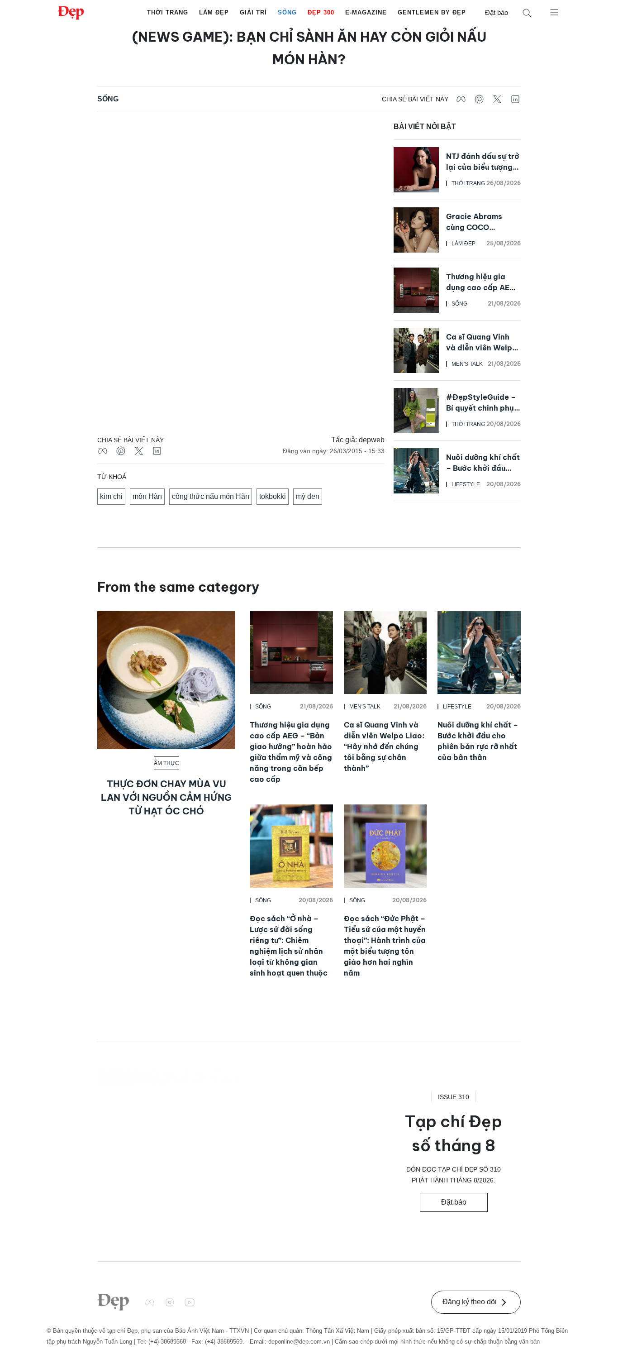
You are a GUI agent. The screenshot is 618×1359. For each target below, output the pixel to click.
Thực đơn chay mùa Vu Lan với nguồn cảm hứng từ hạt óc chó (166, 797)
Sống (287, 12)
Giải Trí (253, 12)
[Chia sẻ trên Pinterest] (479, 99)
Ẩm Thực (166, 763)
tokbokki (272, 496)
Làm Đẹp (214, 12)
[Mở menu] (554, 12)
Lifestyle (466, 484)
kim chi (111, 496)
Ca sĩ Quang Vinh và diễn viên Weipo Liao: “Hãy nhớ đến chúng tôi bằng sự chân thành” (384, 746)
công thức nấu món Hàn (210, 496)
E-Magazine (366, 12)
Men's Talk (467, 364)
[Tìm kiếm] (527, 13)
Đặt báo (496, 12)
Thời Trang (167, 12)
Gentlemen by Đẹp (432, 12)
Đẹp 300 (321, 12)
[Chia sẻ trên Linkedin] (515, 99)
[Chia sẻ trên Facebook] (461, 99)
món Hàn (147, 496)
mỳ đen (307, 496)
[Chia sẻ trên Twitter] (497, 99)
